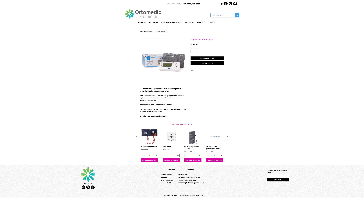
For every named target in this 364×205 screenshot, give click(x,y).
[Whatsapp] (226, 3)
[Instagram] (230, 3)
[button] (220, 4)
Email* (269, 172)
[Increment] (198, 51)
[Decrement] (192, 51)
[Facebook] (235, 3)
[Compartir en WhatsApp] (192, 70)
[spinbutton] (195, 51)
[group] (182, 146)
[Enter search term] (237, 15)
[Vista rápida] (149, 136)
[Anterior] (137, 136)
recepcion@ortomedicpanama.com (191, 183)
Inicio (142, 31)
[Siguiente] (227, 136)
